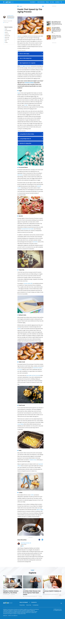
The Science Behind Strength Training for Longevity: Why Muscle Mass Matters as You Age (56, 30)
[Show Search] (61, 2)
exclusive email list (29, 82)
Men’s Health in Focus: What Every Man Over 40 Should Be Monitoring (57, 23)
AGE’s (19, 328)
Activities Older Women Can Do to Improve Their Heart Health (31, 592)
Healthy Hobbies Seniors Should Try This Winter (10, 592)
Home (17, 6)
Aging (18, 36)
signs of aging (40, 509)
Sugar (6, 29)
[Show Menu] (3, 2)
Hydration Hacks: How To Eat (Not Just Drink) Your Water (56, 37)
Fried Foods (7, 39)
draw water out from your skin (33, 375)
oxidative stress (32, 459)
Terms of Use (28, 605)
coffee (32, 495)
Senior (21, 6)
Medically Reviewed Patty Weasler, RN (30, 596)
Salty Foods (7, 37)
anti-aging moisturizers (25, 66)
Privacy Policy (22, 605)
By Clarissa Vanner (6, 594)
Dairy (6, 40)
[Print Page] (42, 6)
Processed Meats (8, 30)
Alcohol (6, 32)
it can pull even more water (27, 228)
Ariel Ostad (19, 175)
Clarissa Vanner (10, 15)
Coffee (6, 42)
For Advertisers (35, 605)
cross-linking (20, 424)
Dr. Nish (25, 105)
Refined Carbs (7, 35)
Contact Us (34, 602)
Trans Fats (7, 34)
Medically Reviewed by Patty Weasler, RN (51, 594)
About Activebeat (24, 602)
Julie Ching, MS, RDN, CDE (12, 18)
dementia (35, 241)
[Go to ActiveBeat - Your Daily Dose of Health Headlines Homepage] (8, 2)
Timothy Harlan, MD (27, 283)
